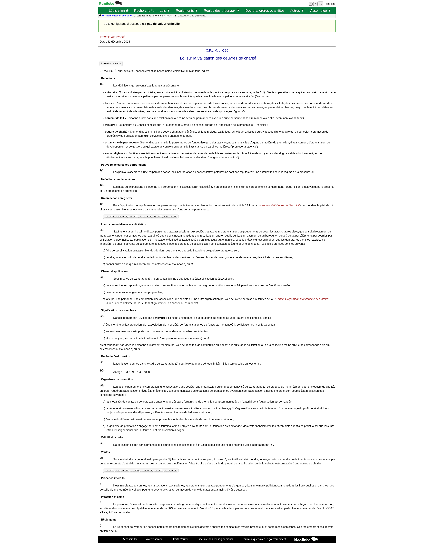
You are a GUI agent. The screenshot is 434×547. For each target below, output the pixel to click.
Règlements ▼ (187, 10)
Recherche (142, 10)
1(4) (102, 203)
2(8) (102, 457)
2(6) (102, 385)
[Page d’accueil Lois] (100, 15)
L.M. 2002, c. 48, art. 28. (164, 216)
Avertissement (154, 539)
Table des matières (111, 63)
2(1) (102, 229)
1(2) (102, 170)
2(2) (102, 277)
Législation (117, 10)
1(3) (102, 185)
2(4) (102, 361)
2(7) (102, 443)
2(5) (102, 370)
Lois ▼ (165, 10)
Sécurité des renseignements (215, 539)
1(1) (102, 83)
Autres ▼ (297, 10)
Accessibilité (130, 539)
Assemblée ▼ (320, 10)
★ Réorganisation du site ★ (117, 15)
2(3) (102, 316)
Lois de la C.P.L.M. (163, 15)
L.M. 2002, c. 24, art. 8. (165, 470)
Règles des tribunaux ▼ (222, 10)
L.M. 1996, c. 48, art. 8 (116, 216)
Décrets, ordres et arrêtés (264, 10)
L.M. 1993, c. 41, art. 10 (116, 470)
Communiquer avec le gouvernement (264, 539)
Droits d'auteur (180, 539)
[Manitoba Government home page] (306, 540)
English (330, 3)
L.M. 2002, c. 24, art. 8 (140, 216)
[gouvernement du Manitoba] (110, 4)
